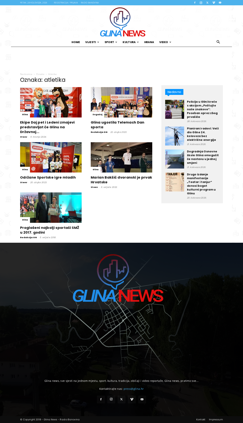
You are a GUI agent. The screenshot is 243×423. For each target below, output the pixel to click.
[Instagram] (201, 2)
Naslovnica (26, 74)
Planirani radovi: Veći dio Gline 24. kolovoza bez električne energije (203, 134)
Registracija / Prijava (66, 2)
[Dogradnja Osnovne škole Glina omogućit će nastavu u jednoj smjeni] (174, 159)
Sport (109, 42)
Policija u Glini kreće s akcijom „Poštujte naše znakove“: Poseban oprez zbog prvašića (202, 109)
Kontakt (200, 419)
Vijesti (90, 42)
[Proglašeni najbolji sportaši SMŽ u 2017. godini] (51, 207)
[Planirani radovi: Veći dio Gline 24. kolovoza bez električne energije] (174, 136)
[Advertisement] (121, 59)
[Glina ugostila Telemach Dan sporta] (121, 102)
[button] (218, 42)
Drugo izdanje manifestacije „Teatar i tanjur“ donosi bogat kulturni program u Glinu (201, 184)
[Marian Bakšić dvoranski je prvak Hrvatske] (121, 157)
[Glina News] (121, 21)
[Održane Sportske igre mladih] (51, 157)
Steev (23, 136)
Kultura (129, 42)
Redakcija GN (99, 132)
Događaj (97, 114)
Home (76, 42)
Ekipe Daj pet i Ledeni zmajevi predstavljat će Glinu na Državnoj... (47, 127)
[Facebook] (195, 2)
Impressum (216, 419)
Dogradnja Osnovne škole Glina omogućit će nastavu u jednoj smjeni (203, 157)
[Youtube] (220, 2)
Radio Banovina (90, 2)
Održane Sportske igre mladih (48, 177)
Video (163, 42)
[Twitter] (207, 2)
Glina (25, 114)
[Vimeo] (214, 2)
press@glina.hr (134, 389)
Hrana (149, 42)
